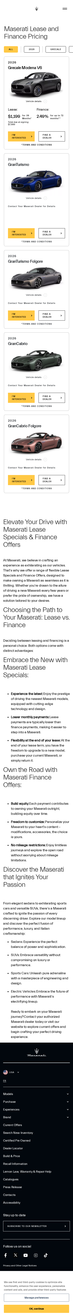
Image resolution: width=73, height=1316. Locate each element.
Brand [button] (7, 1117)
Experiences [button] (11, 1109)
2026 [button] (32, 49)
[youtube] (25, 1255)
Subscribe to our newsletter (27, 1226)
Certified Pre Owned (16, 1140)
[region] (36, 1293)
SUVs (15, 955)
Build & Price (11, 1156)
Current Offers (12, 1125)
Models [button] (8, 1094)
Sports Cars (20, 973)
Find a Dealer (47, 136)
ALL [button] (11, 49)
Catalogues (10, 1179)
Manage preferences (36, 1297)
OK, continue (36, 1308)
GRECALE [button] (55, 49)
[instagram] (36, 1255)
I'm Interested (19, 136)
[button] (36, 101)
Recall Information (15, 1164)
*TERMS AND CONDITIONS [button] (36, 145)
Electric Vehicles (23, 991)
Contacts (9, 1195)
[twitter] (15, 1255)
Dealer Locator (13, 1148)
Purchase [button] (9, 1102)
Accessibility (11, 1202)
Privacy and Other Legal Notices (20, 1265)
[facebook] (5, 1255)
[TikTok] (45, 1255)
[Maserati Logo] (36, 8)
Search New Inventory (18, 1133)
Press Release (12, 1187)
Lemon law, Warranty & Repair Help (27, 1171)
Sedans (16, 942)
